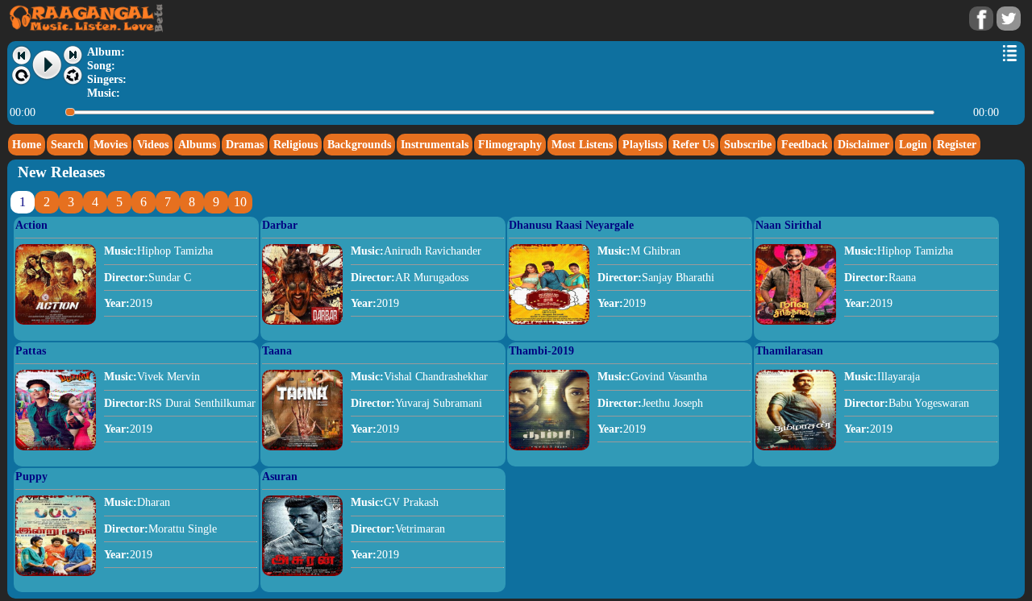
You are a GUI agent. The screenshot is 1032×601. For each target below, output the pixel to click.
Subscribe (748, 144)
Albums (197, 144)
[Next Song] (73, 55)
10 (240, 202)
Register (956, 144)
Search (67, 144)
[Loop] (21, 75)
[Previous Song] (21, 55)
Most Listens (582, 144)
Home (26, 144)
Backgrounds (359, 144)
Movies (110, 144)
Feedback (804, 144)
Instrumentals (434, 144)
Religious (295, 144)
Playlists (642, 144)
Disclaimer (863, 144)
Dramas (245, 144)
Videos (153, 144)
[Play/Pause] (47, 65)
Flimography (510, 144)
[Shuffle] (73, 75)
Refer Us (693, 144)
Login (913, 144)
